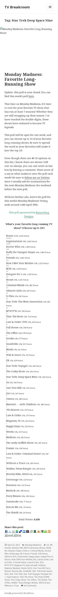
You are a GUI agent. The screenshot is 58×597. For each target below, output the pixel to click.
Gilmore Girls (11, 556)
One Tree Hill (39, 568)
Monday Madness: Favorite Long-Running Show (24, 79)
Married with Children (36, 565)
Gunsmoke (23, 556)
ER (21, 553)
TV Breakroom (17, 7)
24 (47, 545)
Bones (42, 547)
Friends (33, 553)
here (31, 96)
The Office (31, 579)
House (7, 559)
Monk (23, 568)
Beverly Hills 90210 (20, 547)
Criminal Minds (37, 550)
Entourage (14, 553)
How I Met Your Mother (21, 559)
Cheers (25, 550)
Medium (16, 568)
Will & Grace (44, 582)
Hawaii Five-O (47, 556)
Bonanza (34, 547)
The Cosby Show (18, 579)
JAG (34, 559)
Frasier (26, 553)
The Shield (42, 579)
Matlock (8, 568)
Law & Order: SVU (35, 562)
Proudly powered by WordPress (19, 593)
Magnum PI (19, 565)
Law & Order (43, 559)
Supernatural (13, 577)
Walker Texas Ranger (20, 582)
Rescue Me (17, 571)
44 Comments (30, 585)
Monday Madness (33, 545)
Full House (43, 553)
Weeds (34, 582)
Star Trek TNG (16, 574)
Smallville (27, 571)
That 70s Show (26, 577)
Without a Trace (12, 585)
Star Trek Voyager (32, 574)
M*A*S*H (9, 565)
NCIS (29, 568)
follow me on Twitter (37, 177)
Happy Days (34, 556)
